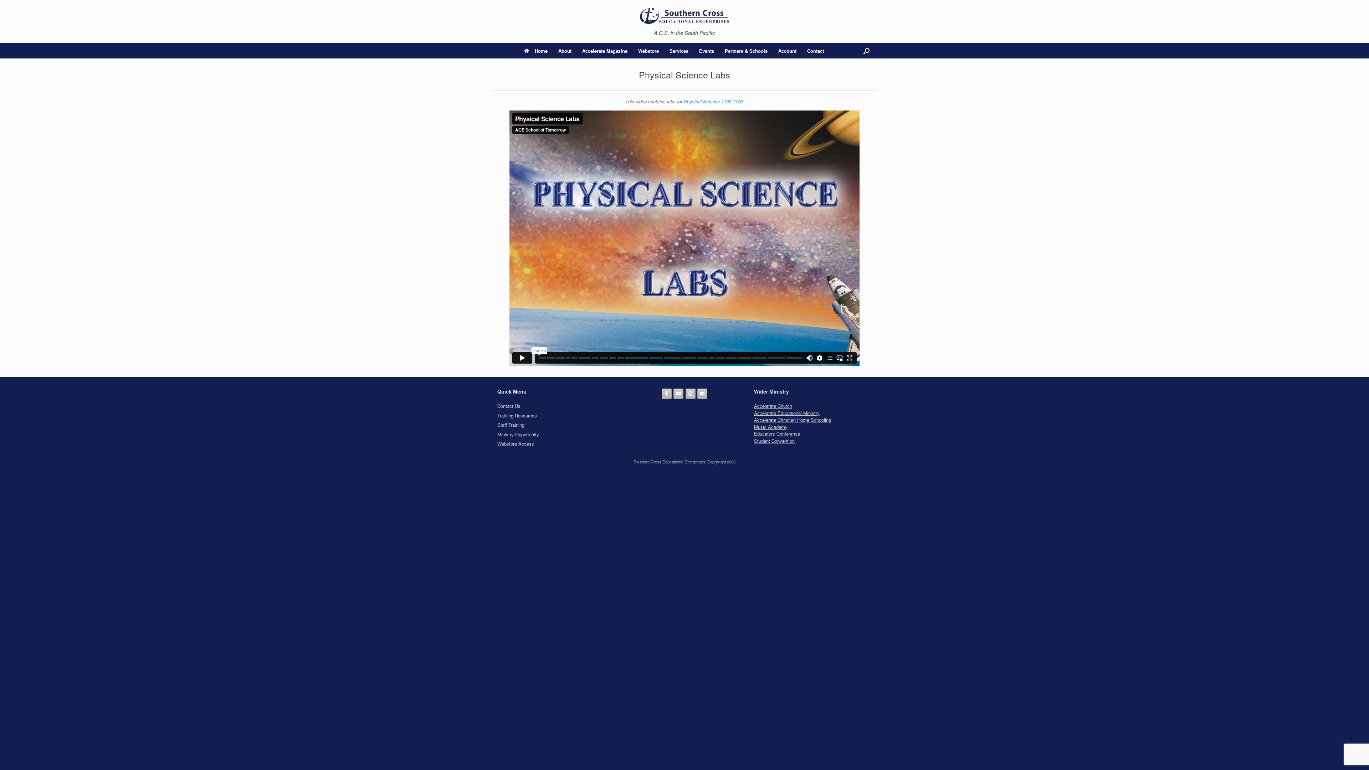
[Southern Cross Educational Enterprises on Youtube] (678, 394)
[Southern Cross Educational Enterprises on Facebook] (667, 394)
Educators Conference (777, 433)
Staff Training (510, 424)
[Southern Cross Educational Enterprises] (684, 15)
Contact (815, 50)
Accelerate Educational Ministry (787, 413)
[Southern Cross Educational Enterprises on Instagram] (691, 394)
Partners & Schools (746, 50)
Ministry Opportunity (518, 434)
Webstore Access (515, 443)
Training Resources (517, 415)
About (564, 50)
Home (541, 50)
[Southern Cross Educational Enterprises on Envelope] (702, 394)
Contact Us (509, 405)
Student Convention (774, 440)
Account (787, 50)
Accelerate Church (773, 405)
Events (706, 50)
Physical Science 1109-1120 (713, 101)
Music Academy (771, 426)
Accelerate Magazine (604, 50)
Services (679, 50)
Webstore (648, 50)
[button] (866, 50)
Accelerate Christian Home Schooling (792, 419)
